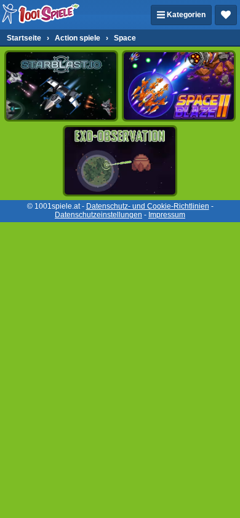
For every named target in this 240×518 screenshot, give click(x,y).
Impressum (166, 215)
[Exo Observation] (120, 160)
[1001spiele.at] (41, 15)
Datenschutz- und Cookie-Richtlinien (147, 206)
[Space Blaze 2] (179, 86)
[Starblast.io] (61, 86)
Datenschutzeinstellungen (98, 215)
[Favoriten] (226, 15)
